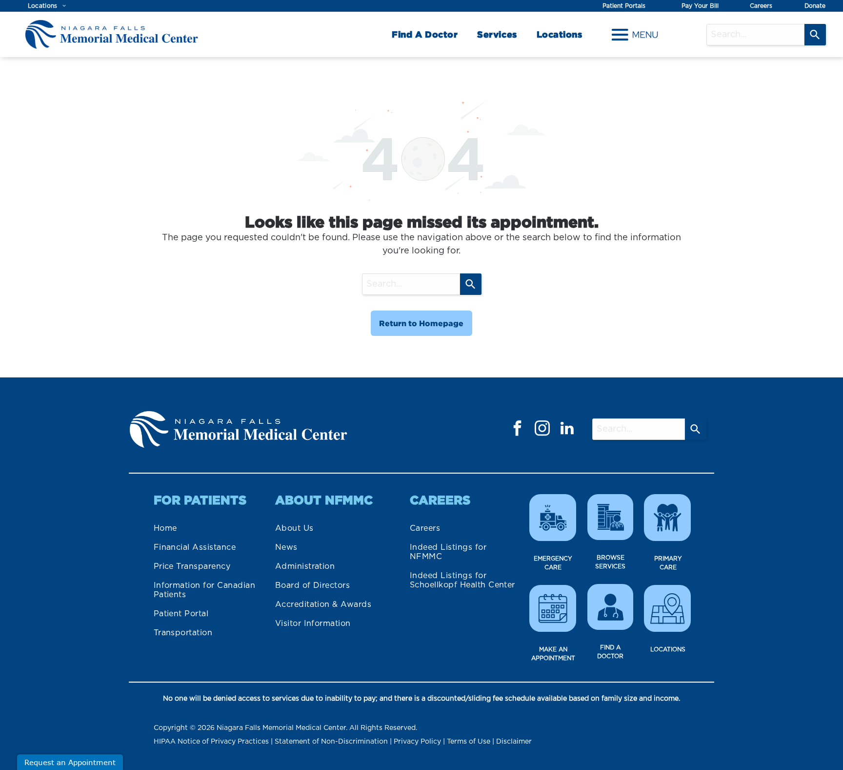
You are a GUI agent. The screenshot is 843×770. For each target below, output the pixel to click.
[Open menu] (635, 34)
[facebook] (517, 429)
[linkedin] (567, 429)
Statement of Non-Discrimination (331, 741)
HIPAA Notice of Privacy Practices (211, 741)
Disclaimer (514, 741)
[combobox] (755, 34)
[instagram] (542, 429)
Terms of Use (468, 741)
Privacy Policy (417, 741)
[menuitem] (47, 6)
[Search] (815, 34)
